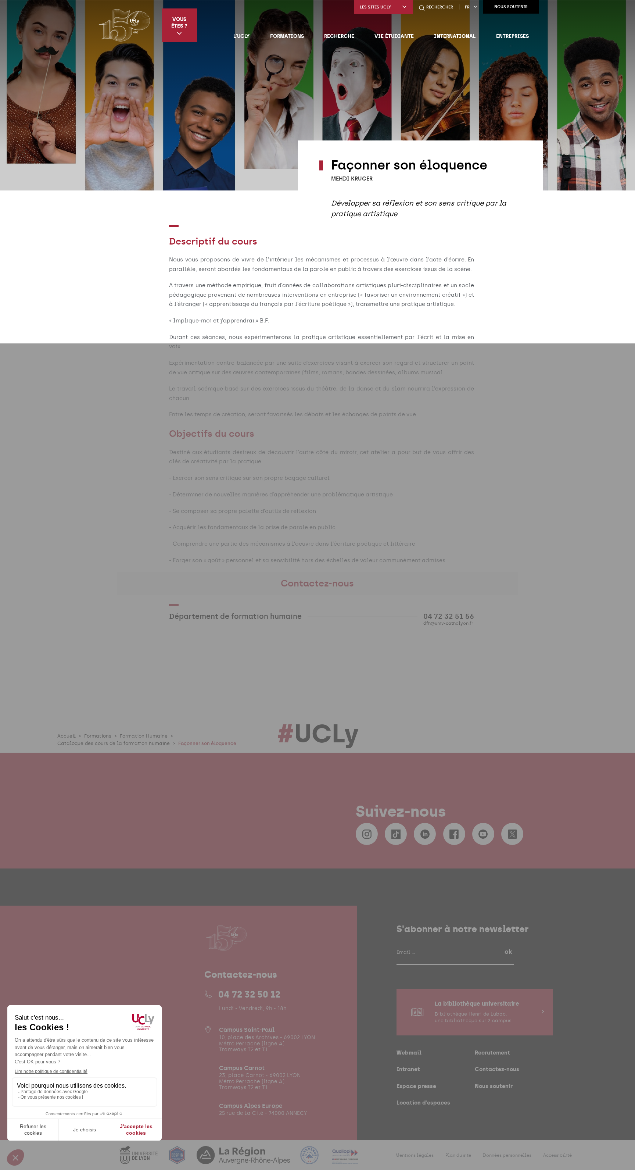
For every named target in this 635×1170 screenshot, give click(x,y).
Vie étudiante (394, 36)
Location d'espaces (423, 1102)
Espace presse (416, 1086)
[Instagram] (367, 834)
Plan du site (458, 1155)
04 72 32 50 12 (249, 994)
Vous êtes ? (179, 22)
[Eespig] (178, 1159)
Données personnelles (507, 1155)
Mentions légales (414, 1155)
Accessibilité (557, 1155)
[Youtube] (483, 834)
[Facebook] (454, 834)
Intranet (408, 1069)
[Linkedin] (425, 834)
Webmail (409, 1052)
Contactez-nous (497, 1069)
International (455, 36)
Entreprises (512, 36)
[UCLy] (124, 25)
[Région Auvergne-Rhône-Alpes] (244, 1159)
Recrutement (492, 1052)
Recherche (339, 36)
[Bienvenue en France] (310, 1159)
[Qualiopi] (345, 1159)
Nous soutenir (511, 6)
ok (508, 951)
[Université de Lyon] (139, 1159)
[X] (512, 834)
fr (467, 7)
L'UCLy (241, 36)
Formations (287, 36)
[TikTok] (396, 834)
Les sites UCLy (375, 7)
